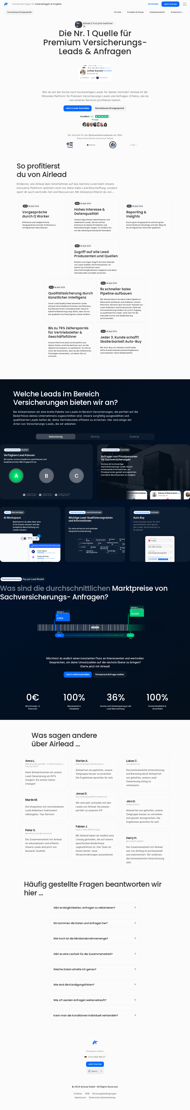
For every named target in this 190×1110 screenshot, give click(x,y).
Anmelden (153, 4)
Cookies (78, 1093)
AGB (87, 1093)
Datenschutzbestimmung (102, 1097)
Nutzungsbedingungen (104, 1093)
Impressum (80, 1097)
